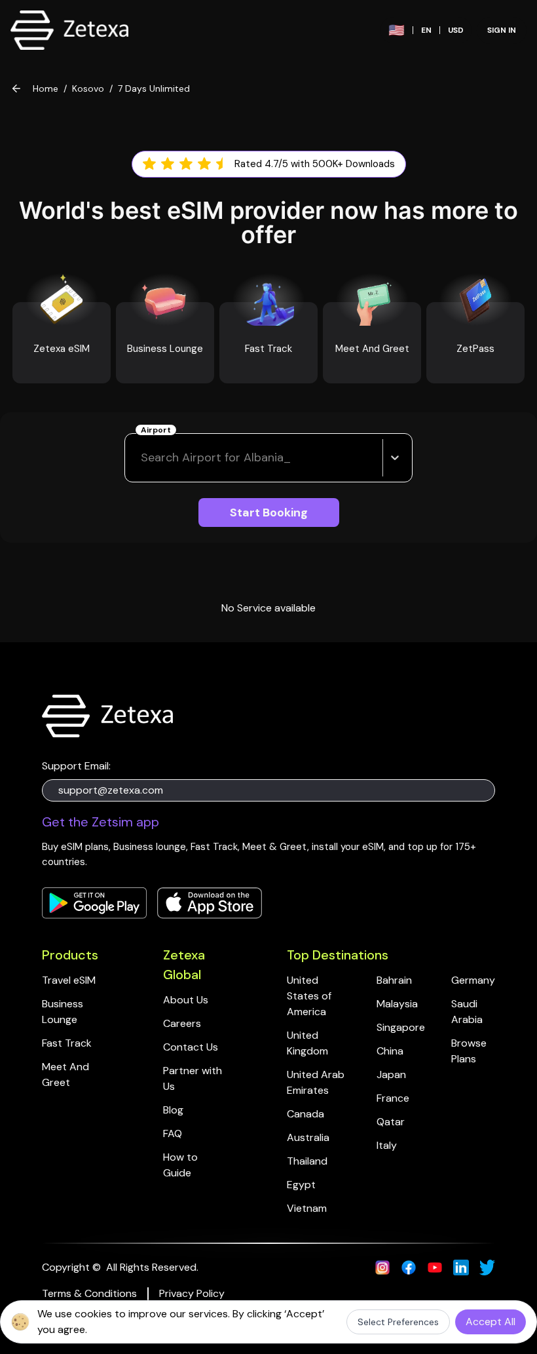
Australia (308, 1137)
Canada (305, 1114)
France (393, 1098)
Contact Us (190, 1047)
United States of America (310, 995)
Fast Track (67, 1043)
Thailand (307, 1161)
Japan (391, 1074)
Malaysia (397, 1004)
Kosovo (88, 88)
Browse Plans (470, 1051)
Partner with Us (193, 1078)
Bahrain (394, 980)
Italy (387, 1145)
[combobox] (142, 458)
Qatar (391, 1122)
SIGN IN (501, 30)
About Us (185, 1000)
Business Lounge (64, 1011)
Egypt (301, 1184)
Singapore (401, 1027)
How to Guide (181, 1165)
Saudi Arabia (467, 1011)
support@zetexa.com (110, 790)
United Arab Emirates (317, 1082)
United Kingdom (307, 1043)
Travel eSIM (69, 980)
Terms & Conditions (89, 1293)
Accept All (490, 1321)
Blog (173, 1110)
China (390, 1051)
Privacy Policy (192, 1293)
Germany (473, 980)
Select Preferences (398, 1322)
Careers (182, 1023)
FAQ (172, 1133)
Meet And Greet (67, 1074)
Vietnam (307, 1208)
